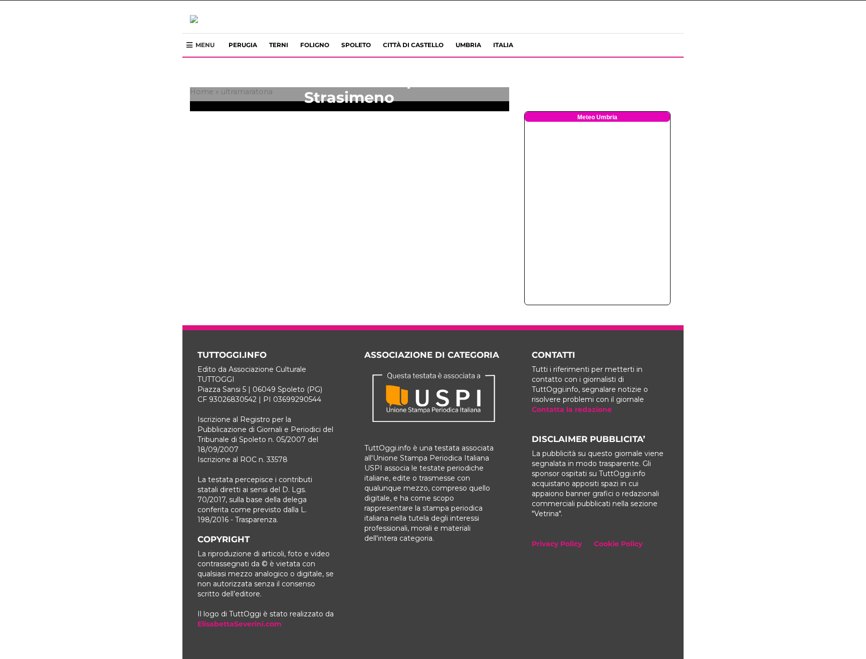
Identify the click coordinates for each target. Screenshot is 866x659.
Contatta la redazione (572, 409)
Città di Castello (413, 45)
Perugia (243, 45)
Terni (278, 45)
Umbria (468, 45)
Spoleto (356, 45)
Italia (503, 45)
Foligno (314, 45)
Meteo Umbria (597, 117)
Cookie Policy (618, 543)
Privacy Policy (557, 543)
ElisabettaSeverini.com (239, 623)
